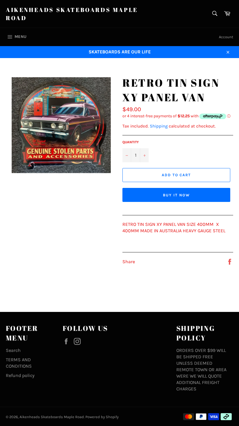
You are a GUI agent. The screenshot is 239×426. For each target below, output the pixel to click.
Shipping (159, 126)
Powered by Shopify (102, 417)
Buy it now (176, 195)
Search (13, 350)
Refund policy (20, 375)
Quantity (130, 142)
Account (226, 37)
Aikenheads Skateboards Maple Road (72, 14)
